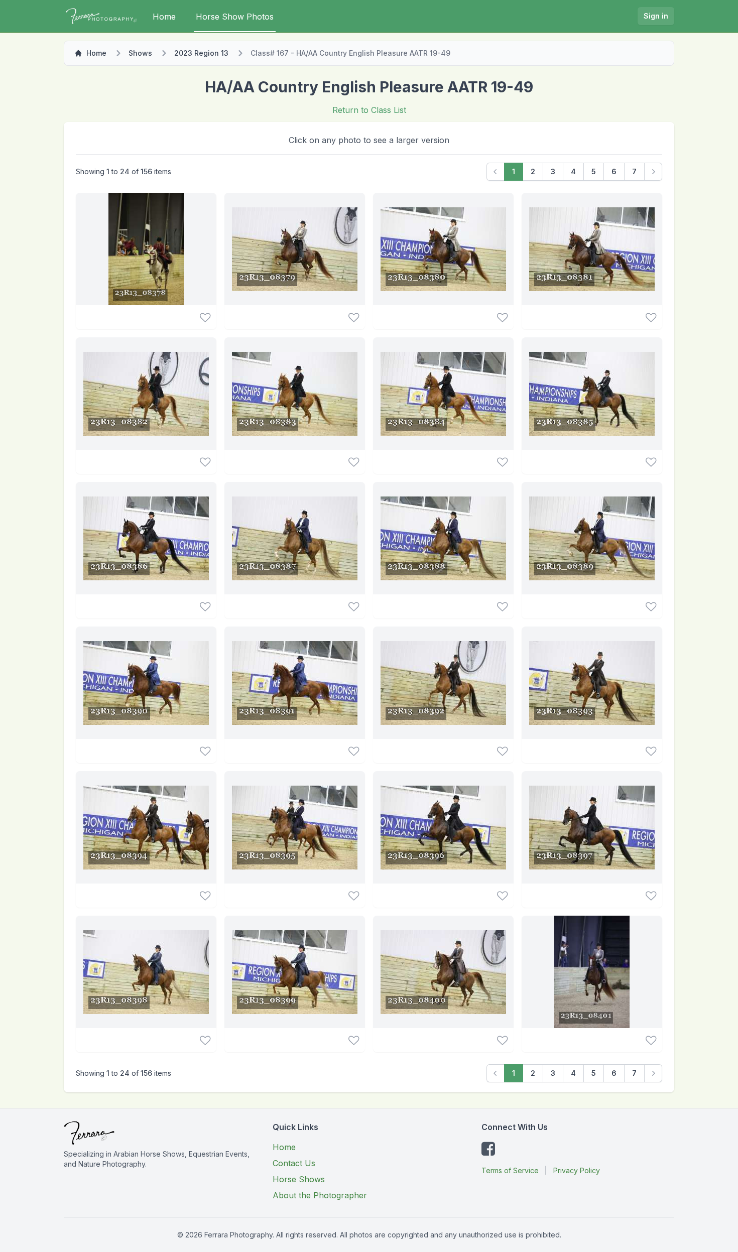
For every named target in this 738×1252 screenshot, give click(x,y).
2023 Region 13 (201, 53)
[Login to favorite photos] (205, 317)
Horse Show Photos (235, 17)
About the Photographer (320, 1195)
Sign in (656, 16)
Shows (140, 53)
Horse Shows (299, 1179)
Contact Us (294, 1163)
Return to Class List (369, 110)
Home (164, 17)
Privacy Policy (576, 1170)
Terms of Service (510, 1170)
